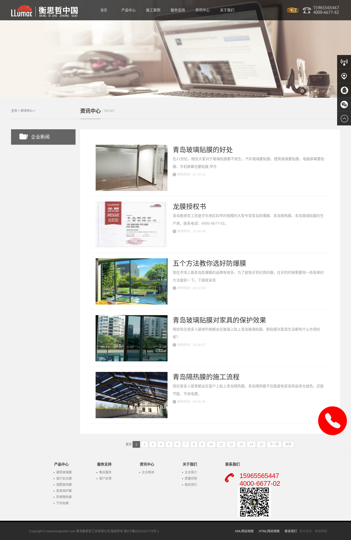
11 (221, 444)
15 (261, 444)
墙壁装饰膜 (64, 485)
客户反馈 (105, 478)
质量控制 (191, 478)
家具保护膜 (64, 491)
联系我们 (191, 485)
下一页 (274, 444)
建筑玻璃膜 (64, 472)
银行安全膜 (64, 478)
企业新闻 (40, 137)
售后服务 (105, 472)
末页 (288, 444)
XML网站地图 (244, 531)
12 (231, 444)
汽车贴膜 (62, 503)
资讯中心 (27, 111)
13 (241, 444)
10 (211, 444)
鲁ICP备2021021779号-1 (141, 531)
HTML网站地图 (269, 531)
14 (251, 444)
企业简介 (191, 472)
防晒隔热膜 (64, 497)
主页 (14, 111)
